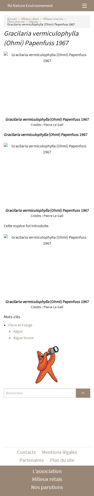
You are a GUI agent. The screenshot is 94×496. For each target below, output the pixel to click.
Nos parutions (47, 487)
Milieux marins (53, 18)
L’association (47, 471)
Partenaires (32, 460)
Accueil (12, 18)
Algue (18, 331)
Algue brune (23, 337)
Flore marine (16, 21)
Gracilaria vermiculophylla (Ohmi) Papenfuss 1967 (41, 24)
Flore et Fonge (20, 324)
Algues (33, 21)
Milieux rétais (30, 18)
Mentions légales (59, 452)
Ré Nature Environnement (30, 5)
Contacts (26, 452)
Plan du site (62, 460)
